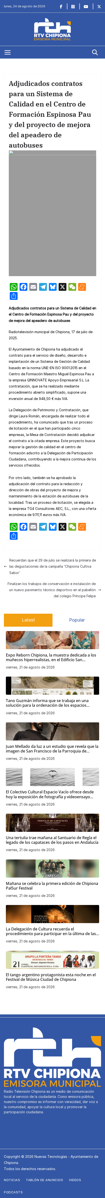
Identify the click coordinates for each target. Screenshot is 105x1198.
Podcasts (13, 1192)
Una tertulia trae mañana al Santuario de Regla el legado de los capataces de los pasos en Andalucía (52, 840)
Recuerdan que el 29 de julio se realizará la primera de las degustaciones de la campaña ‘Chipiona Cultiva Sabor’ (52, 566)
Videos (75, 1180)
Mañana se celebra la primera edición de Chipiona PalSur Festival (52, 886)
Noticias (12, 1180)
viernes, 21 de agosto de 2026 (30, 667)
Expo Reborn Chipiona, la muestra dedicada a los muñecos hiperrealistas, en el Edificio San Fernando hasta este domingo (51, 657)
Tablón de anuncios (44, 1180)
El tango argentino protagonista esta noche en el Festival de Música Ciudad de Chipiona (51, 977)
